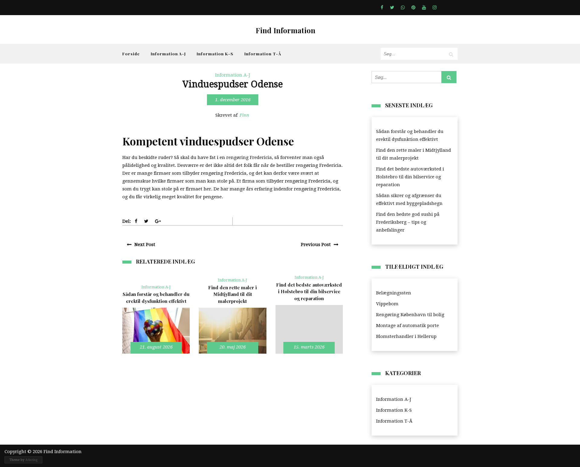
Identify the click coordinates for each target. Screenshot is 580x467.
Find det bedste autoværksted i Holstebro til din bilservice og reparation (410, 176)
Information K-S (215, 53)
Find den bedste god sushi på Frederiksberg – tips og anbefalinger (408, 222)
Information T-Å (262, 53)
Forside (131, 53)
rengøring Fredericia (249, 157)
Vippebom (387, 303)
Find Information (285, 30)
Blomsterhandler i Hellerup (406, 336)
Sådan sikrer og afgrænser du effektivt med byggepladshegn (409, 199)
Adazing (31, 460)
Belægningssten (393, 293)
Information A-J (168, 53)
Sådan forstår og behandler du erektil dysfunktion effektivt (409, 135)
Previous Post (316, 244)
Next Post (144, 244)
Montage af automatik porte (407, 325)
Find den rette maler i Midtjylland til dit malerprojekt (413, 154)
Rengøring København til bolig (410, 314)
